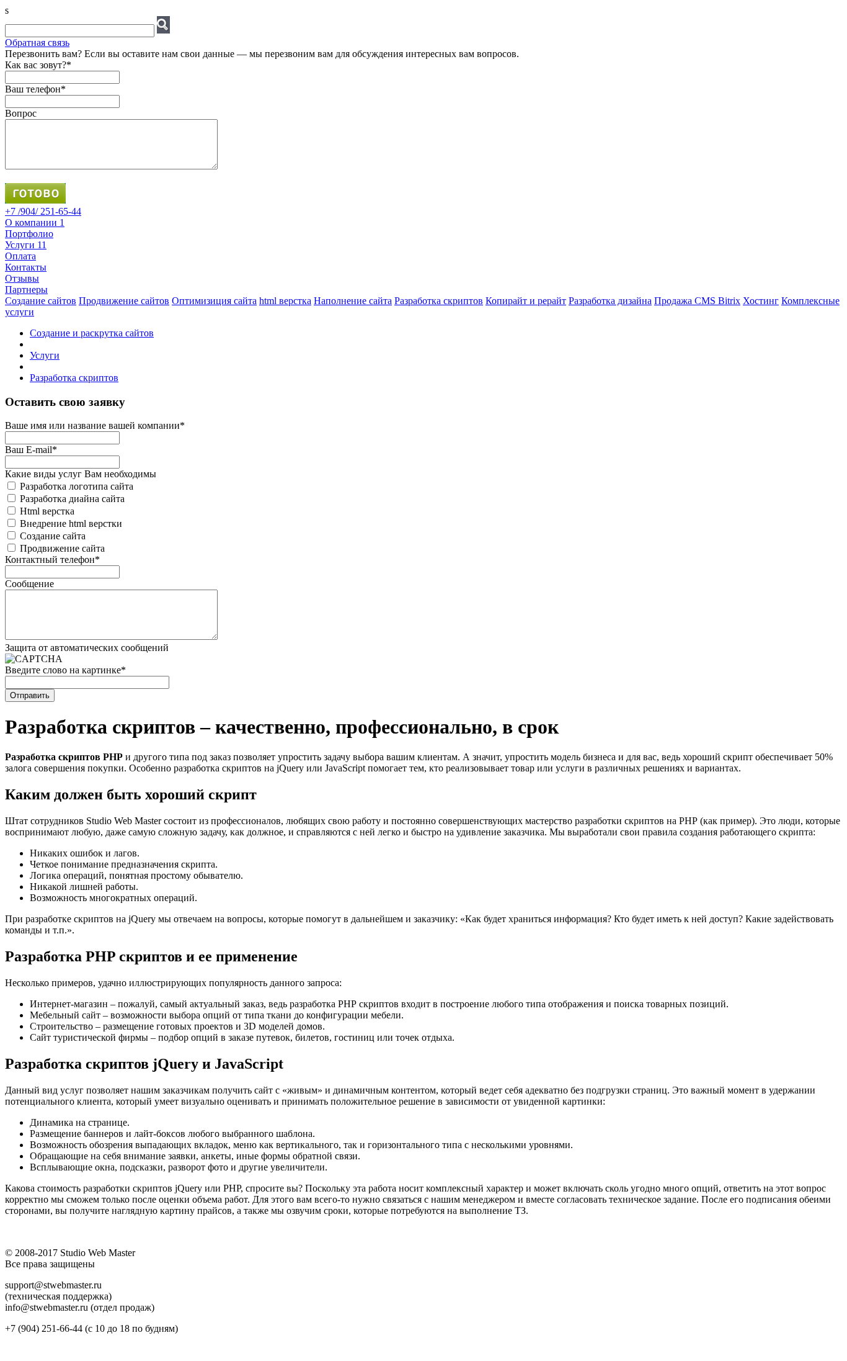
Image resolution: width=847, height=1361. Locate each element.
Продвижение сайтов (124, 300)
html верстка (285, 300)
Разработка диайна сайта (72, 498)
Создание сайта (53, 536)
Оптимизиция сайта (214, 300)
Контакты (26, 267)
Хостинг (761, 300)
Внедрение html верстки (71, 523)
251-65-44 (43, 211)
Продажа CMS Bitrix (697, 300)
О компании (34, 222)
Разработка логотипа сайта (76, 486)
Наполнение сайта (353, 300)
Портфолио (29, 233)
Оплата (20, 256)
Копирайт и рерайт (526, 300)
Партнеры (26, 289)
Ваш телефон (35, 89)
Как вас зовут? (38, 65)
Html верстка (47, 511)
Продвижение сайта (62, 548)
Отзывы (22, 278)
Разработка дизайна (610, 300)
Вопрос (21, 113)
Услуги (26, 245)
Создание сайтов (40, 300)
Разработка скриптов (74, 377)
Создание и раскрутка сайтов (92, 333)
